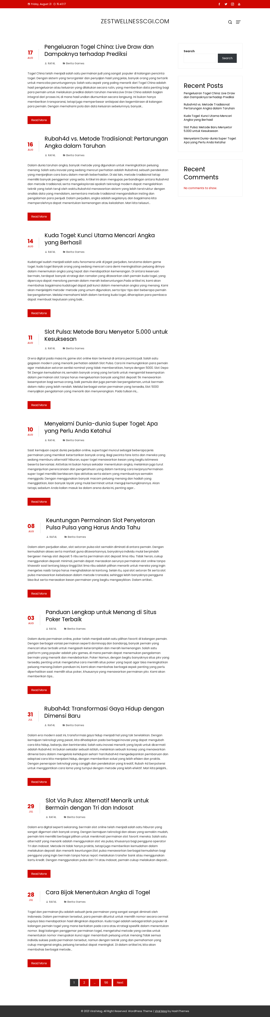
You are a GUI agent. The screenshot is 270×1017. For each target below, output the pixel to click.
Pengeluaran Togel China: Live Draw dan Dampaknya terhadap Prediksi (99, 50)
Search (189, 51)
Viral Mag (161, 1011)
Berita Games (75, 63)
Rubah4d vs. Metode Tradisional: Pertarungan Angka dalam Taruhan (106, 142)
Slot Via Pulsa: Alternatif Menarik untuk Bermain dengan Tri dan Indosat (97, 804)
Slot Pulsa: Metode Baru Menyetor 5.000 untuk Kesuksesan (106, 335)
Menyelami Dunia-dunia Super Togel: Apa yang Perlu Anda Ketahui (101, 427)
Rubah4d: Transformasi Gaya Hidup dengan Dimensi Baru (104, 712)
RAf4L (51, 63)
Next (120, 982)
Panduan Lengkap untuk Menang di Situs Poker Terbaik (101, 615)
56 (106, 982)
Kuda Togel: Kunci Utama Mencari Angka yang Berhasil (100, 238)
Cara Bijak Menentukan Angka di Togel (98, 892)
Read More (39, 120)
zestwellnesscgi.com (135, 21)
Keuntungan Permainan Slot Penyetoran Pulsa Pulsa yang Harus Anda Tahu (100, 523)
